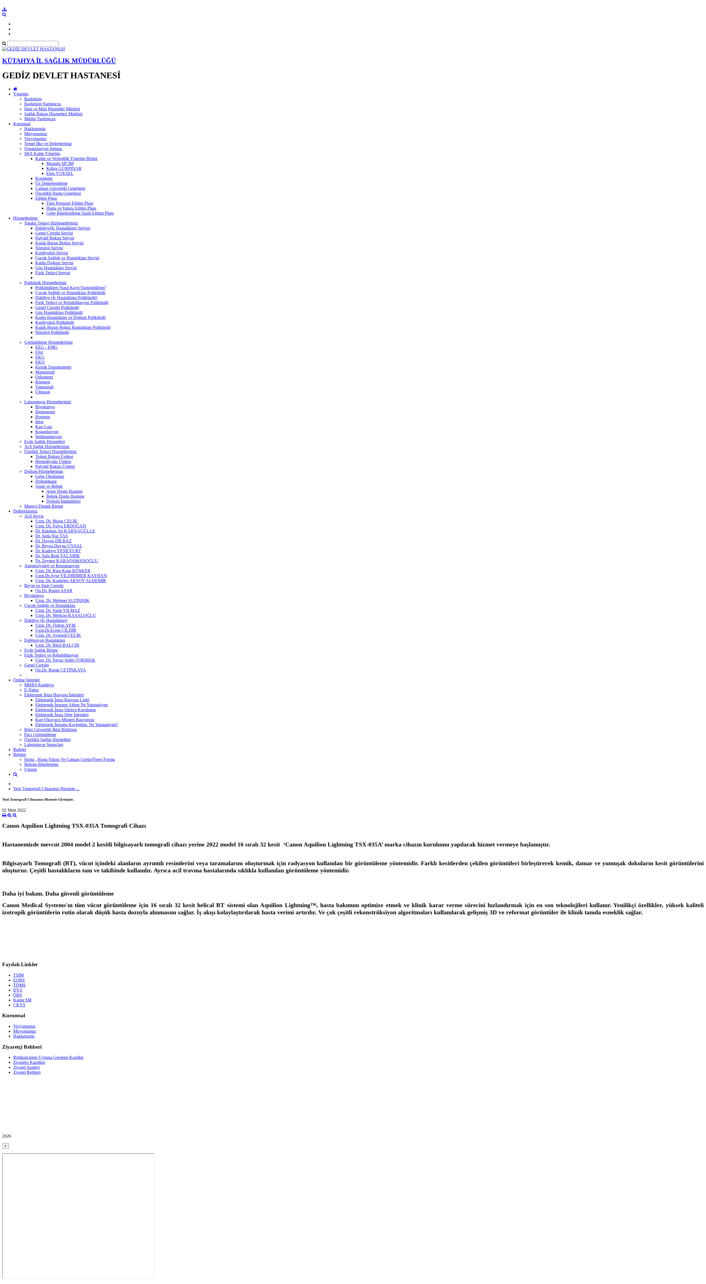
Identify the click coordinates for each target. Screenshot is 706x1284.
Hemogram (45, 411)
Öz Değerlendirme (51, 183)
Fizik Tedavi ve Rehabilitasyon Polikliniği (71, 302)
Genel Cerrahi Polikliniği (57, 307)
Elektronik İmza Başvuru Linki (62, 699)
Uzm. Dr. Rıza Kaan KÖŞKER (62, 570)
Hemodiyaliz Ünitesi (53, 461)
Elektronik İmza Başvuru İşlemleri (54, 694)
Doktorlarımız (25, 511)
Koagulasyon (46, 431)
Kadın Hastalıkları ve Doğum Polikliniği (70, 317)
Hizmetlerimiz (25, 218)
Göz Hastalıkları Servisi (56, 267)
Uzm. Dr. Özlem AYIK (55, 625)
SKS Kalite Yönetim (42, 153)
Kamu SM (22, 1000)
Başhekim (33, 99)
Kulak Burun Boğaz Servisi (59, 243)
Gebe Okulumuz (49, 476)
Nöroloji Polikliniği (52, 332)
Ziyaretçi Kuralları (29, 1062)
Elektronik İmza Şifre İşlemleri (62, 714)
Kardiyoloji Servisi (51, 253)
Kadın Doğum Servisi (54, 262)
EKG (40, 357)
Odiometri (44, 377)
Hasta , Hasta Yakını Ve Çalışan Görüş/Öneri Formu (69, 759)
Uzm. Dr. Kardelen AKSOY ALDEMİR (70, 580)
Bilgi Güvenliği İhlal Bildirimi (50, 729)
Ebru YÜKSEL (60, 173)
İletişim (19, 754)
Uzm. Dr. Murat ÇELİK (56, 521)
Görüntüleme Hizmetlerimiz (48, 342)
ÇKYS (19, 1005)
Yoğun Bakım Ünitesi (54, 456)
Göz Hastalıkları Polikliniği (59, 312)
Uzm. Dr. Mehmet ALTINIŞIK (62, 600)
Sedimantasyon (48, 436)
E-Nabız (31, 690)
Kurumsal (21, 123)
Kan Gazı (43, 426)
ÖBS (17, 995)
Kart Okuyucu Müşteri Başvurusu (64, 719)
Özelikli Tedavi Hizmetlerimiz (50, 451)
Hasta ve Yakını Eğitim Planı (71, 208)
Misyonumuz (35, 133)
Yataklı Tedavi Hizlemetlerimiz (51, 223)
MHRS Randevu (39, 685)
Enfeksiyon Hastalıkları (44, 640)
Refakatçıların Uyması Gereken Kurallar (48, 1057)
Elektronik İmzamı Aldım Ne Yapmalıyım (71, 704)
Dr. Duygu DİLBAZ (53, 541)
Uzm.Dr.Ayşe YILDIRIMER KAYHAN (71, 575)
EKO (40, 362)
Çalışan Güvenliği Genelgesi (60, 188)
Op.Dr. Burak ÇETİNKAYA (60, 670)
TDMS (19, 985)
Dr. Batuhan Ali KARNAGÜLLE (65, 531)
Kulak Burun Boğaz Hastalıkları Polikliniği (73, 327)
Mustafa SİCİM (60, 163)
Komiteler (44, 178)
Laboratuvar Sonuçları (43, 744)
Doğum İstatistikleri (63, 501)
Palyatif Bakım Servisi (54, 238)
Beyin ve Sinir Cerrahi (43, 585)
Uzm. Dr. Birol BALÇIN (57, 645)
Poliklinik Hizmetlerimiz (45, 282)
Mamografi (45, 372)
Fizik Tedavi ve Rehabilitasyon (51, 655)
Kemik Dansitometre (53, 367)
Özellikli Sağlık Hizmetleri (47, 739)
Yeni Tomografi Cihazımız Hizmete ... (46, 788)
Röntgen (42, 382)
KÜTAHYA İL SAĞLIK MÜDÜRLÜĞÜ (59, 60)
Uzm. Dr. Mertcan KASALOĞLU (65, 615)
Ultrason (42, 392)
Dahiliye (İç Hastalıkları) (45, 620)
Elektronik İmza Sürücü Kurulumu (65, 709)
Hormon (42, 416)
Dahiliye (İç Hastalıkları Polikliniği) (66, 297)
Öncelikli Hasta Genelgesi (58, 193)
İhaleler (19, 749)
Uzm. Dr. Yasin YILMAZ (57, 610)
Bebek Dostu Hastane (65, 496)
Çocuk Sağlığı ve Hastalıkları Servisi (67, 257)
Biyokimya (45, 406)
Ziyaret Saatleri (26, 1067)
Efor (39, 352)
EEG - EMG (46, 347)
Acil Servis (34, 516)
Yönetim (20, 94)
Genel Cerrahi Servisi (54, 233)
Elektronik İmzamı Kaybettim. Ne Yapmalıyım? (76, 724)
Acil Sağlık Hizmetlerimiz (46, 446)
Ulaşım (30, 769)
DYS (17, 990)
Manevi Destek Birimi (43, 506)
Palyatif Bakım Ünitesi (55, 466)
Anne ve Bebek (49, 486)
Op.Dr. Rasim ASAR (54, 590)
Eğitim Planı (46, 198)
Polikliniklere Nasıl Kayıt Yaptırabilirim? (70, 287)
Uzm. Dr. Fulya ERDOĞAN (60, 526)
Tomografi (44, 387)
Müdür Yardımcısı (39, 118)
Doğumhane (46, 481)
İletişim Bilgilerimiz (41, 764)
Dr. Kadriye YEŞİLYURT (58, 550)
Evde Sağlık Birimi (41, 650)
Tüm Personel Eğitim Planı (69, 203)
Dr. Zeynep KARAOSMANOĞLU (66, 560)
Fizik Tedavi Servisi (52, 272)
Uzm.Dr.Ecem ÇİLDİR (55, 630)
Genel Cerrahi (36, 665)
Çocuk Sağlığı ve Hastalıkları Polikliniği (70, 292)
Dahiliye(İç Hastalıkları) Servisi (62, 228)
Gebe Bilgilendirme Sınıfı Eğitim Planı (80, 213)
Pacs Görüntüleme (40, 734)
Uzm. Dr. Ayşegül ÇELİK (58, 635)
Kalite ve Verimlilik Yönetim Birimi (66, 158)
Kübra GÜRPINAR (64, 168)
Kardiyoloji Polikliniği (54, 322)
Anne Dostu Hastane (64, 491)
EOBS (19, 980)
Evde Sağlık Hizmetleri (44, 441)
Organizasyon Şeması (43, 148)
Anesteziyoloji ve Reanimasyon (51, 565)
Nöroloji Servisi (49, 248)
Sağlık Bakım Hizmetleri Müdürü (53, 113)
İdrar (39, 421)
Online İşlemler (26, 680)
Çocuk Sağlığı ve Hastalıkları (49, 605)
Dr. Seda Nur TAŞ (51, 536)
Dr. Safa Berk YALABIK (57, 555)
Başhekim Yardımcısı (42, 104)
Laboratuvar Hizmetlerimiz (47, 401)
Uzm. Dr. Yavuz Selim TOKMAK (65, 660)
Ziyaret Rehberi (27, 1072)
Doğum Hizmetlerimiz (43, 471)
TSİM (18, 975)
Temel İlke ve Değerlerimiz (48, 143)
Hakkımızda (35, 128)
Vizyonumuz (35, 138)
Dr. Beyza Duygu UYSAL (58, 546)
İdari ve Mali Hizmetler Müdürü (52, 108)
